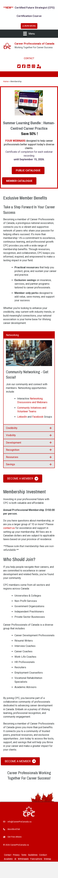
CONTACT (29, 58)
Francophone (36, 858)
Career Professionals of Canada (34, 43)
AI (15, 858)
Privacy (16, 854)
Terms (23, 854)
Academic (8, 858)
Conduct (43, 854)
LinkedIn (22, 416)
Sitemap (47, 858)
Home (6, 81)
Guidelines (33, 854)
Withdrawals (23, 858)
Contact (7, 854)
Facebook (37, 416)
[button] (29, 335)
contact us (9, 528)
